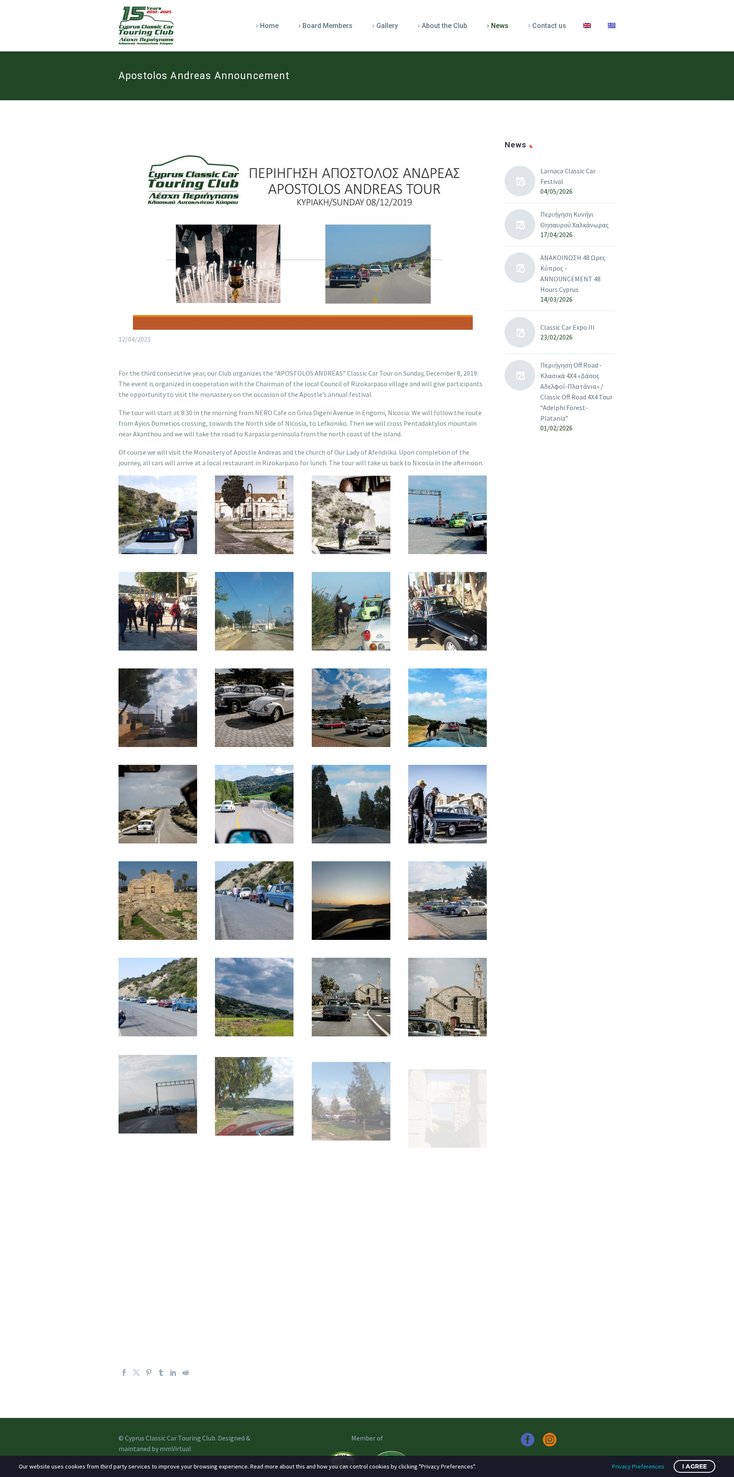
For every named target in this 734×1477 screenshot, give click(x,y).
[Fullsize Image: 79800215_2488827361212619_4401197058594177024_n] (447, 997)
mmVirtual (175, 1448)
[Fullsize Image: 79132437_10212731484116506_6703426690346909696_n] (351, 900)
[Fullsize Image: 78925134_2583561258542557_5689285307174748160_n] (351, 707)
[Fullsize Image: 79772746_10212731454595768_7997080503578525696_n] (158, 1093)
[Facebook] (124, 1372)
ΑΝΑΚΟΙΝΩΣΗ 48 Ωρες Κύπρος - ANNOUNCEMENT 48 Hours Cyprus (572, 273)
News (499, 26)
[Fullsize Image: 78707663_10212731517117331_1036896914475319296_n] (158, 611)
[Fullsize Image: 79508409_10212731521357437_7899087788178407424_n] (351, 1093)
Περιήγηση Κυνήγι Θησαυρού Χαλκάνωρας (574, 219)
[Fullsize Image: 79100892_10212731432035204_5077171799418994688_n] (254, 900)
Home (269, 26)
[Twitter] (136, 1372)
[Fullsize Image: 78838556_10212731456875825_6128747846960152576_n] (351, 611)
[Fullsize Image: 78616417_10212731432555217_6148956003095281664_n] (158, 514)
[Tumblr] (161, 1372)
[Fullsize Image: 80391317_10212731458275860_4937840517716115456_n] (351, 1286)
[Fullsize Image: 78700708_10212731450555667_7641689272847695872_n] (447, 514)
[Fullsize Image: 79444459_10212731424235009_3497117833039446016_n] (158, 1190)
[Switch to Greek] (611, 25)
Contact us (549, 26)
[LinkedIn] (173, 1372)
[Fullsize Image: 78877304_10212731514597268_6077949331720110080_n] (158, 707)
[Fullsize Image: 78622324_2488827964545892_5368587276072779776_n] (254, 514)
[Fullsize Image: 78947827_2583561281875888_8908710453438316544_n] (447, 707)
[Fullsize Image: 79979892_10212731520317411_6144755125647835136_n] (158, 1286)
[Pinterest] (148, 1372)
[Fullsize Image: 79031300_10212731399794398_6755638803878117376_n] (351, 804)
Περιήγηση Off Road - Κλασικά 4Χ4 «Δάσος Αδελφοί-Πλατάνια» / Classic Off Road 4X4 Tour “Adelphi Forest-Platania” (576, 391)
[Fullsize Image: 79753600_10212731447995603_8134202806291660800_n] (254, 1093)
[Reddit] (185, 1372)
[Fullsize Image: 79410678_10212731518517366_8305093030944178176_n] (254, 1190)
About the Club (444, 26)
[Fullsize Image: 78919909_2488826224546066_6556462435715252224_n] (254, 707)
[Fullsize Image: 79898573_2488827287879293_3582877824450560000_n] (351, 997)
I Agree (694, 1466)
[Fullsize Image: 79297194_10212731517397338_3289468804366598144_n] (447, 900)
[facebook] (527, 1439)
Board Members (327, 26)
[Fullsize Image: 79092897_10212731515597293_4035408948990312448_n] (158, 900)
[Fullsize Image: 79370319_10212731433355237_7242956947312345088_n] (447, 1190)
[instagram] (549, 1439)
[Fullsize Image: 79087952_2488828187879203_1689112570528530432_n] (447, 804)
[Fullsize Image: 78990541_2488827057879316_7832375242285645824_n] (254, 804)
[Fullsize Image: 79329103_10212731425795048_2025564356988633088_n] (158, 997)
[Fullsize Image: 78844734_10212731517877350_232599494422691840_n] (447, 611)
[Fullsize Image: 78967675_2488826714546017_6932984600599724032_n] (158, 804)
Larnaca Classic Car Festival (568, 176)
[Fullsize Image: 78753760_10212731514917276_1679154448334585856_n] (254, 611)
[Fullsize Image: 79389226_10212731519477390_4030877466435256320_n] (351, 1190)
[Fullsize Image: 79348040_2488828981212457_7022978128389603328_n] (254, 997)
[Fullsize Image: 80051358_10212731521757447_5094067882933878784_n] (254, 1286)
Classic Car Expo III (567, 327)
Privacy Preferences (638, 1466)
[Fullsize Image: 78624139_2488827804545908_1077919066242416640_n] (351, 514)
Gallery (387, 26)
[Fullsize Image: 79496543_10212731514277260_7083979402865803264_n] (447, 1093)
